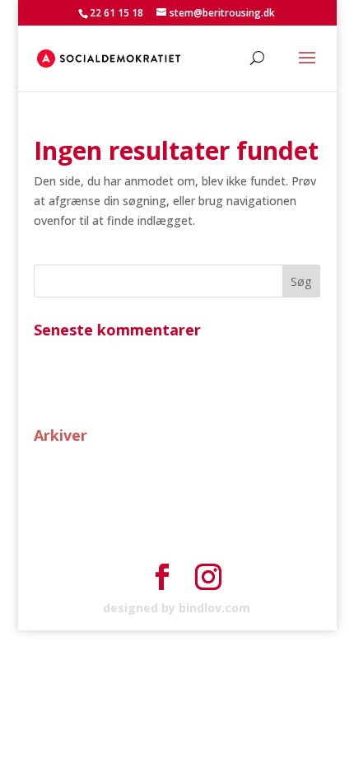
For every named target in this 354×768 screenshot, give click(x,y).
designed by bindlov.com (176, 608)
